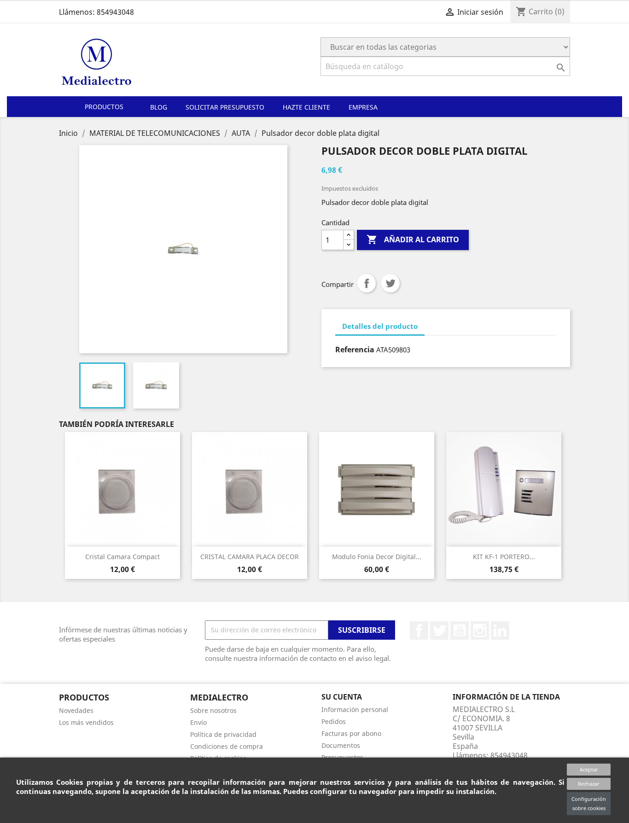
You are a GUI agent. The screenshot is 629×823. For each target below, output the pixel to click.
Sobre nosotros (213, 710)
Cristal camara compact (122, 556)
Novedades (76, 710)
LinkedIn (500, 630)
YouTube (459, 630)
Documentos (340, 745)
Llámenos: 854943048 (96, 12)
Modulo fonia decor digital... (376, 556)
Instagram (480, 630)
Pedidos (333, 721)
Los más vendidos (86, 722)
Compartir (366, 283)
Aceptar (589, 769)
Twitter (439, 630)
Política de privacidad (223, 734)
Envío (198, 722)
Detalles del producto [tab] (380, 326)
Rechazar (589, 783)
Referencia (354, 349)
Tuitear (390, 283)
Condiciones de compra (226, 746)
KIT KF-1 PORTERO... (504, 556)
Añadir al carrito (413, 239)
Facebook (419, 630)
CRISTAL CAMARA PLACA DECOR (249, 556)
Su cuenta (341, 697)
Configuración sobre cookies (588, 803)
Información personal (354, 709)
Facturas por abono (351, 733)
